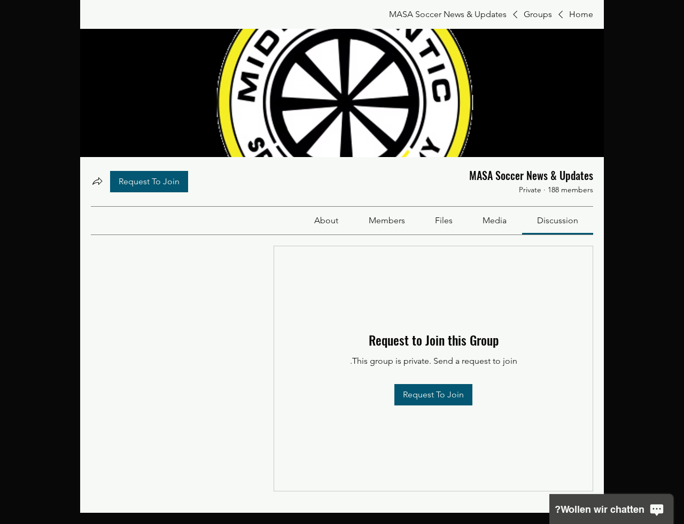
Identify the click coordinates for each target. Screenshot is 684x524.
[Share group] (97, 181)
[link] (557, 220)
